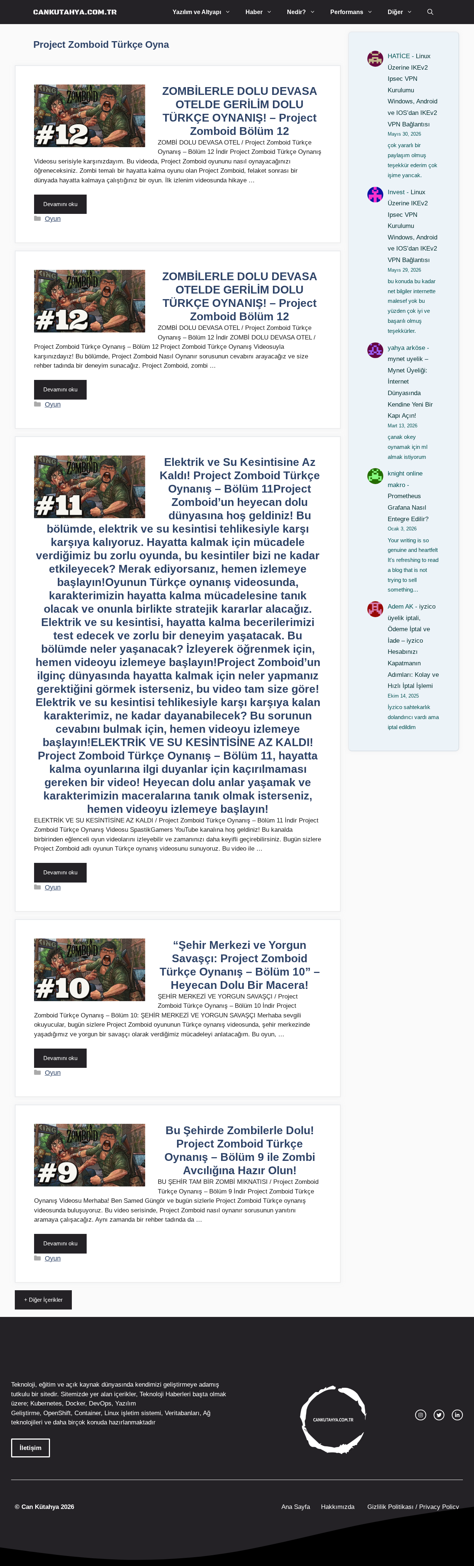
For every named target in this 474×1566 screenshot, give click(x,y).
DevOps (100, 1403)
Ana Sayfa (295, 1506)
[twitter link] (439, 1415)
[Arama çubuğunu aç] (430, 12)
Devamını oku (60, 204)
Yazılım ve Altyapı (197, 12)
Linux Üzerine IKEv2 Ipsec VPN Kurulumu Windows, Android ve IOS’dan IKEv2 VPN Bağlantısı (412, 90)
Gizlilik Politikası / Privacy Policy (412, 1506)
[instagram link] (420, 1415)
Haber (254, 12)
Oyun (53, 218)
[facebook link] (457, 1415)
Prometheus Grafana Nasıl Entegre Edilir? (408, 507)
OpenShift (57, 1413)
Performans (346, 12)
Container (87, 1413)
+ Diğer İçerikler (43, 1300)
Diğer (395, 12)
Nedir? (296, 12)
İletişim (30, 1447)
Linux (111, 1413)
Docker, (76, 1403)
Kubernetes (46, 1403)
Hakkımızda (337, 1506)
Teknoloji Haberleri (165, 1394)
